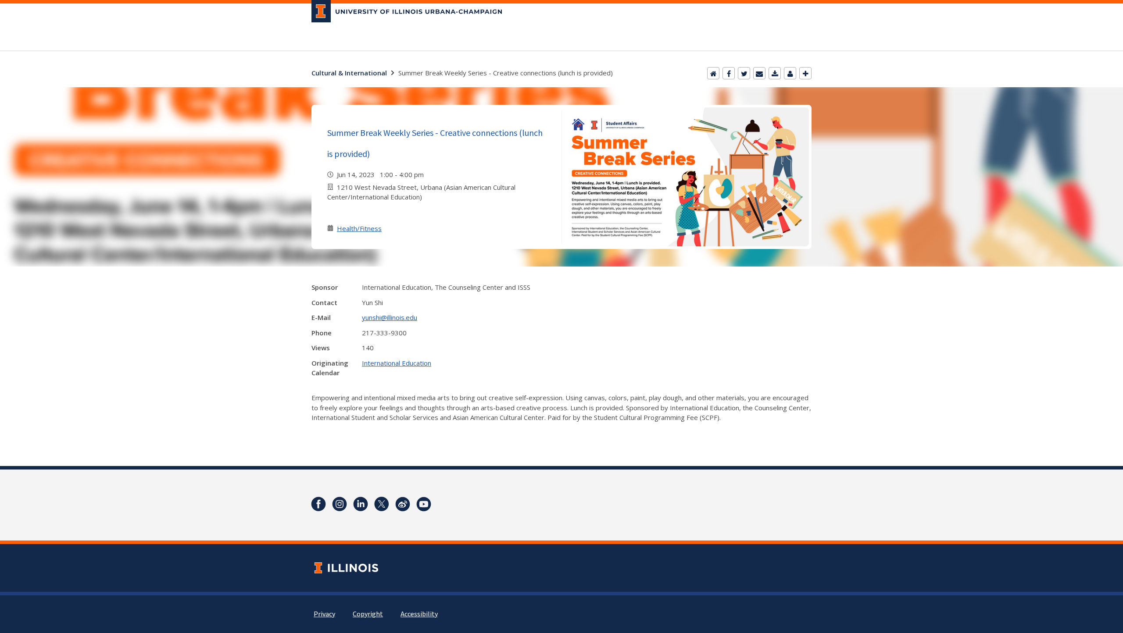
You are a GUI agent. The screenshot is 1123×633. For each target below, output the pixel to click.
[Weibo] (402, 504)
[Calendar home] (713, 73)
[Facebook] (728, 73)
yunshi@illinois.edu (389, 317)
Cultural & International (349, 72)
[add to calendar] (775, 73)
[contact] (790, 73)
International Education (396, 363)
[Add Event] (805, 73)
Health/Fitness (359, 228)
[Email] (759, 73)
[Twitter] (744, 73)
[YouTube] (423, 504)
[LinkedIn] (360, 504)
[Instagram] (339, 504)
